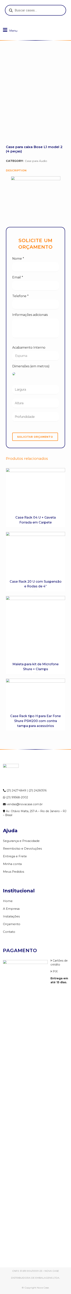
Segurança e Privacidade (21, 841)
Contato (9, 932)
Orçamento (11, 924)
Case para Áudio (36, 161)
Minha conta (12, 864)
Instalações (11, 916)
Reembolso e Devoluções (22, 848)
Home (8, 901)
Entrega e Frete (15, 856)
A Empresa (11, 909)
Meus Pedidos (13, 871)
